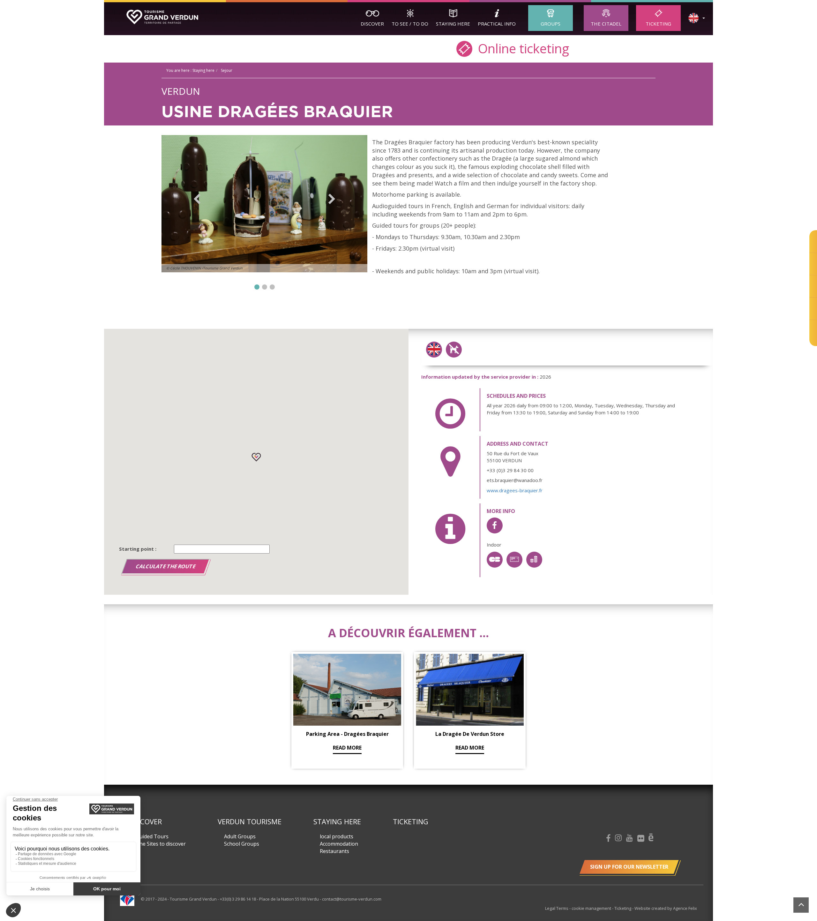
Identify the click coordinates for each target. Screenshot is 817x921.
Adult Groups (240, 836)
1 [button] (256, 287)
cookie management (592, 908)
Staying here (453, 23)
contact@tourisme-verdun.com (351, 899)
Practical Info (497, 23)
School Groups (241, 843)
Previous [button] (197, 198)
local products (336, 836)
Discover (372, 23)
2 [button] (264, 287)
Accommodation (339, 843)
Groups (550, 23)
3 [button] (272, 287)
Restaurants (334, 851)
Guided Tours (152, 836)
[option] (264, 203)
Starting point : (137, 549)
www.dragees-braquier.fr (515, 490)
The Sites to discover (161, 843)
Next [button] (331, 198)
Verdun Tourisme (249, 821)
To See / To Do (410, 23)
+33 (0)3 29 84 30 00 (510, 470)
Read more (347, 747)
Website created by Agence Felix (665, 908)
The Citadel (606, 23)
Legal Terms (557, 908)
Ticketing (658, 23)
